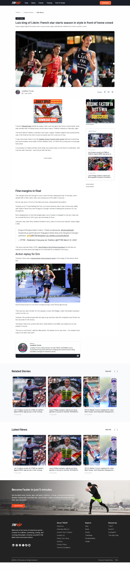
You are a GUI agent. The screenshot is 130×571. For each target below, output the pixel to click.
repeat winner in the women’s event (43, 258)
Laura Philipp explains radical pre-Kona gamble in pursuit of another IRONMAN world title (99, 177)
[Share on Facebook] (105, 92)
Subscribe (105, 3)
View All (108, 371)
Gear (26, 3)
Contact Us (61, 535)
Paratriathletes (90, 538)
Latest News (19, 429)
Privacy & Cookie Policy (105, 560)
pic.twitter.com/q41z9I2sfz (57, 236)
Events (41, 3)
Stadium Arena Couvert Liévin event (51, 139)
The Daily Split (113, 535)
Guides (87, 541)
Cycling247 (112, 532)
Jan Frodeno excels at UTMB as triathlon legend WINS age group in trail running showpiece (99, 154)
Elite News (40, 12)
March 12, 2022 (70, 240)
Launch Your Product (64, 532)
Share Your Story (63, 538)
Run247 (111, 529)
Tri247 (110, 526)
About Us (60, 526)
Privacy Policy (62, 544)
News (33, 3)
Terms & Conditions (63, 547)
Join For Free (113, 3)
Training (49, 3)
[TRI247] (16, 3)
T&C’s (116, 560)
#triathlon (41, 236)
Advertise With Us (63, 529)
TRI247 (18, 12)
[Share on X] (109, 92)
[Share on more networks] (112, 92)
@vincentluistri (67, 230)
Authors (60, 541)
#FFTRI (34, 236)
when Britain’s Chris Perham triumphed (51, 247)
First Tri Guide (60, 3)
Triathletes (88, 535)
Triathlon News (28, 12)
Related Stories (21, 371)
